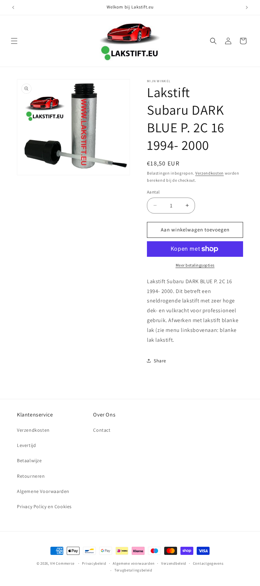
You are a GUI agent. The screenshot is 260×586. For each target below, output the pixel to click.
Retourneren (31, 476)
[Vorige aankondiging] (13, 7)
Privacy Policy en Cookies (44, 506)
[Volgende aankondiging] (246, 7)
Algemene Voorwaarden (43, 491)
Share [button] (160, 361)
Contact (101, 430)
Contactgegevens (208, 563)
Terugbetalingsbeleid (133, 570)
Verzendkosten (209, 173)
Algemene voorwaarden (133, 563)
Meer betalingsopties (195, 265)
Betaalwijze (29, 460)
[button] (14, 40)
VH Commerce (62, 563)
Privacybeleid (94, 563)
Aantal (153, 192)
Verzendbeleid (173, 563)
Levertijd (26, 445)
